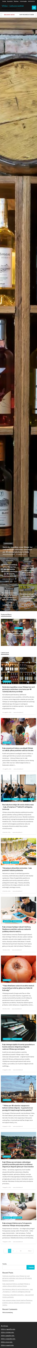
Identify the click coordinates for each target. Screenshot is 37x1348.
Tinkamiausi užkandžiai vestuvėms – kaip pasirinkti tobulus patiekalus (27, 597)
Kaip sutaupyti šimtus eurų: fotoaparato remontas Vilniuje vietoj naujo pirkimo (17, 1224)
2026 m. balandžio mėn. (8, 1339)
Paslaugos (17, 626)
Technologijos (23, 1)
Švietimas (16, 1)
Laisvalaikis (8, 543)
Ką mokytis (10, 1)
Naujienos (28, 589)
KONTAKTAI (31, 1)
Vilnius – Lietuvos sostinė (13, 6)
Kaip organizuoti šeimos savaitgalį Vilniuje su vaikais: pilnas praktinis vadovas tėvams (27, 570)
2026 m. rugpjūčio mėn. (8, 1329)
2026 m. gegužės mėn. (7, 1335)
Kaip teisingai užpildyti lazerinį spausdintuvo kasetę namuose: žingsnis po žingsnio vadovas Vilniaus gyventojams (18, 1047)
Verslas (4, 1)
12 (20, 1251)
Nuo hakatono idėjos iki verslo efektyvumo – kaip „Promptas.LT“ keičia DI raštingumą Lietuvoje (28, 14)
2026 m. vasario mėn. (7, 1345)
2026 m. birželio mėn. (7, 1332)
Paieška (4, 1264)
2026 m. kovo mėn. (6, 1342)
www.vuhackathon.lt (9, 554)
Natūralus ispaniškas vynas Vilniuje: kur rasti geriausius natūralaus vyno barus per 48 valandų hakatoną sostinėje (18, 549)
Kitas (29, 1251)
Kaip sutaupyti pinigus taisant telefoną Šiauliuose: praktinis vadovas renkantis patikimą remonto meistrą (16, 929)
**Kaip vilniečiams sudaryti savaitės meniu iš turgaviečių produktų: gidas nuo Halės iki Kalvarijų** (18, 988)
